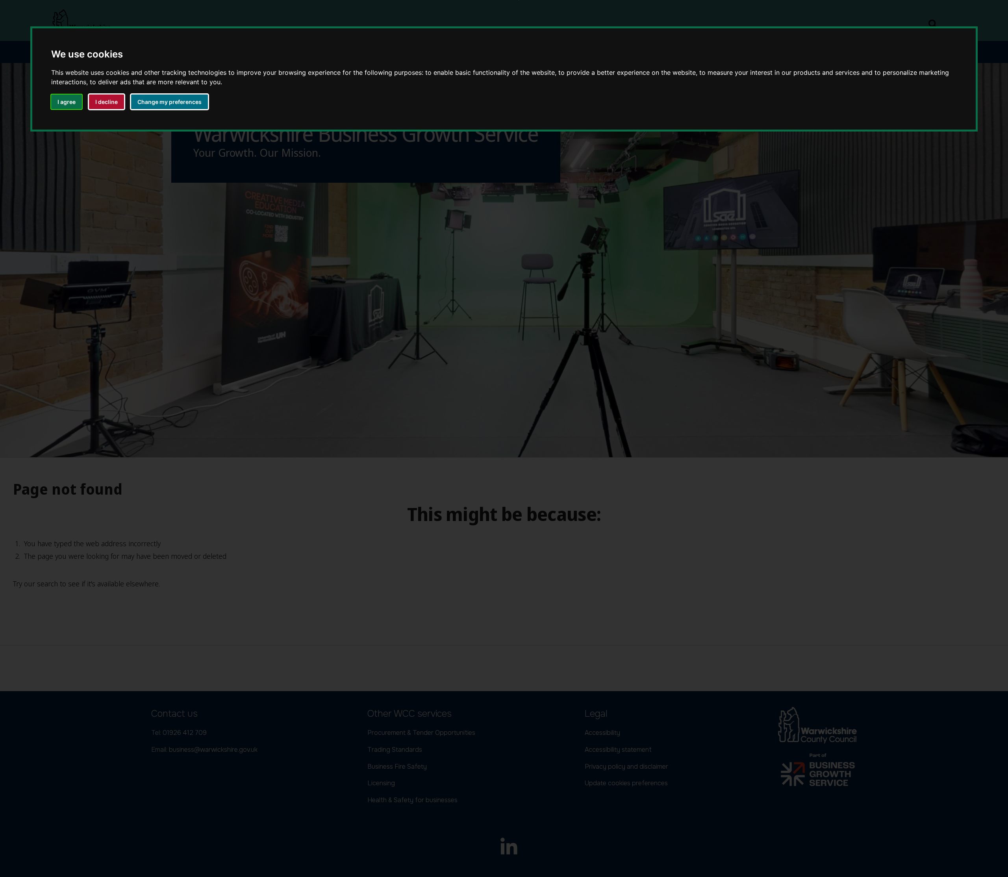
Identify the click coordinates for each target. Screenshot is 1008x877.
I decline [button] (106, 101)
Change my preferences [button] (169, 101)
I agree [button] (66, 101)
